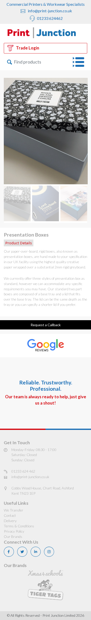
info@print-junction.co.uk (49, 10)
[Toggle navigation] (80, 62)
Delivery (10, 521)
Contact (10, 515)
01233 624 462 (23, 471)
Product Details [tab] (18, 243)
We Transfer (13, 510)
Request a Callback (46, 325)
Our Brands (13, 536)
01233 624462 (49, 18)
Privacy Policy (14, 531)
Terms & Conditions (19, 526)
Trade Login (27, 47)
